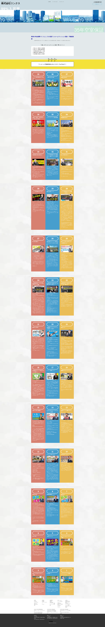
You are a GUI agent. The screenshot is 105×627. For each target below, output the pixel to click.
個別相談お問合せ (67, 601)
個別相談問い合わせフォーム (64, 516)
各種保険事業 (51, 602)
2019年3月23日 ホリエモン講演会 (51, 611)
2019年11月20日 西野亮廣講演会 (38, 609)
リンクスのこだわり (55, 1)
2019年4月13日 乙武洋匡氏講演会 (51, 610)
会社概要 (49, 1)
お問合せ (66, 600)
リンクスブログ (36, 602)
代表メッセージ (60, 600)
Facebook (35, 601)
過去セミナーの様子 (60, 604)
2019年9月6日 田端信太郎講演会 (38, 612)
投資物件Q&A (59, 603)
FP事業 (51, 601)
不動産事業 (51, 600)
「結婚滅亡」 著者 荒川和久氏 (36, 476)
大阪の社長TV (36, 604)
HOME (35, 600)
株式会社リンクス (10, 3)
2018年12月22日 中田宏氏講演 (64, 609)
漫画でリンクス (67, 602)
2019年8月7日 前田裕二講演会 (38, 613)
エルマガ (59, 606)
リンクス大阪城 (67, 605)
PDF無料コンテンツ (68, 603)
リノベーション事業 (52, 603)
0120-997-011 (98, 2)
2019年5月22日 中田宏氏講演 (51, 609)
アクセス (43, 604)
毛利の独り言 (59, 605)
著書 (34, 605)
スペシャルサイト (67, 604)
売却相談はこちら (34, 265)
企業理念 (43, 600)
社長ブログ (35, 603)
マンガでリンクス (61, 1)
